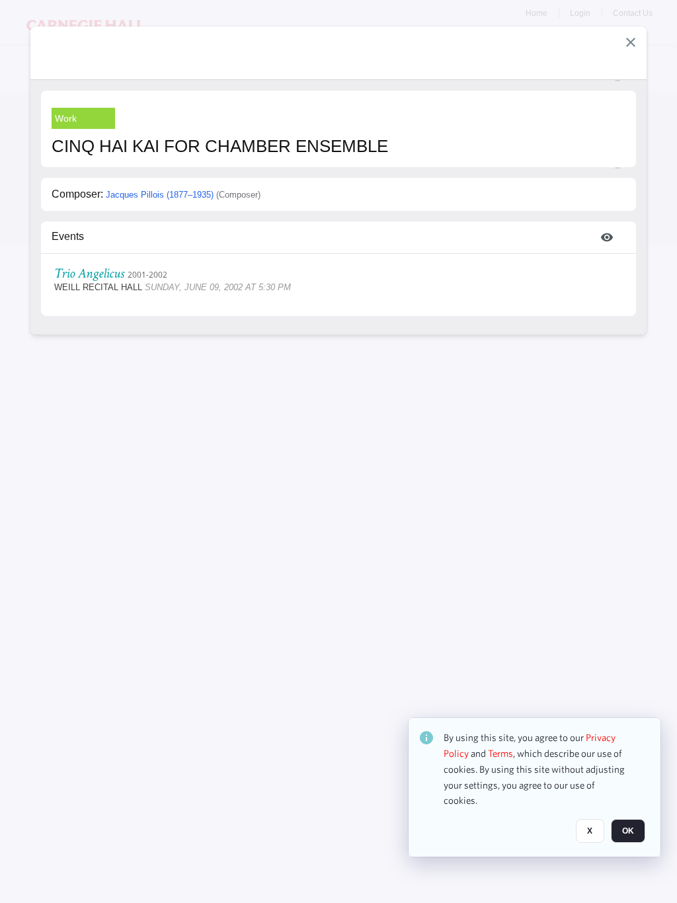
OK (628, 831)
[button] (631, 42)
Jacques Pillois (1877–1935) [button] (160, 195)
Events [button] (68, 236)
